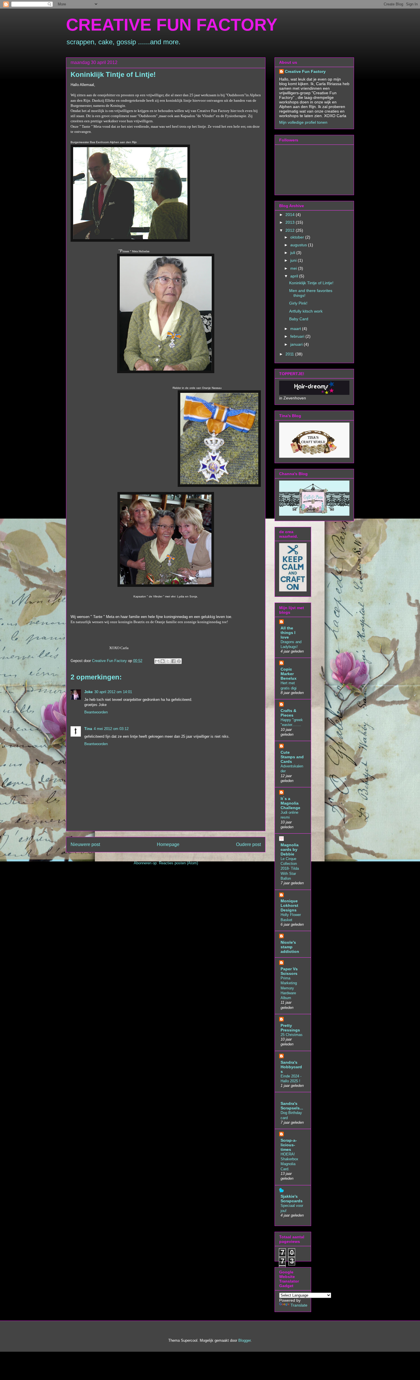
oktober (297, 237)
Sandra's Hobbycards (291, 1067)
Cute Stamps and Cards (292, 757)
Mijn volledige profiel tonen (303, 122)
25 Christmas (292, 1035)
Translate (299, 1305)
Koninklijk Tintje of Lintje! (311, 283)
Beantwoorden (96, 712)
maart (296, 328)
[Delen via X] (168, 661)
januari (297, 344)
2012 (290, 230)
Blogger (244, 1340)
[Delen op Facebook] (173, 661)
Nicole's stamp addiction (290, 947)
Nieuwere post (85, 844)
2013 (290, 222)
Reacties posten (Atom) (178, 863)
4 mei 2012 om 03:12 (111, 729)
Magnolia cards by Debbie (290, 849)
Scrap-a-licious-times (289, 1145)
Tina (88, 729)
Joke (88, 692)
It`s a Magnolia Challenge (290, 803)
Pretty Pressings (290, 1027)
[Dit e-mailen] (157, 661)
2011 (290, 354)
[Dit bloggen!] (162, 661)
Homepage (168, 844)
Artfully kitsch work (306, 311)
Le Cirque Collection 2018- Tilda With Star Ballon (290, 869)
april (294, 276)
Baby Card (298, 319)
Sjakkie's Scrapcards (292, 1198)
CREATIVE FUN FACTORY (171, 24)
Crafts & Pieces (288, 712)
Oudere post (248, 844)
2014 (290, 214)
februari (297, 336)
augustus (299, 245)
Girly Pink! (298, 303)
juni (294, 260)
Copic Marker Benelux (289, 674)
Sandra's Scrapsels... (292, 1105)
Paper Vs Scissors (289, 971)
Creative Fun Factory (305, 71)
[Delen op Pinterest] (179, 661)
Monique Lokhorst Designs (289, 905)
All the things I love (288, 632)
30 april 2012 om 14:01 (113, 692)
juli (293, 252)
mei (294, 268)
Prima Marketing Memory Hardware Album (289, 988)
